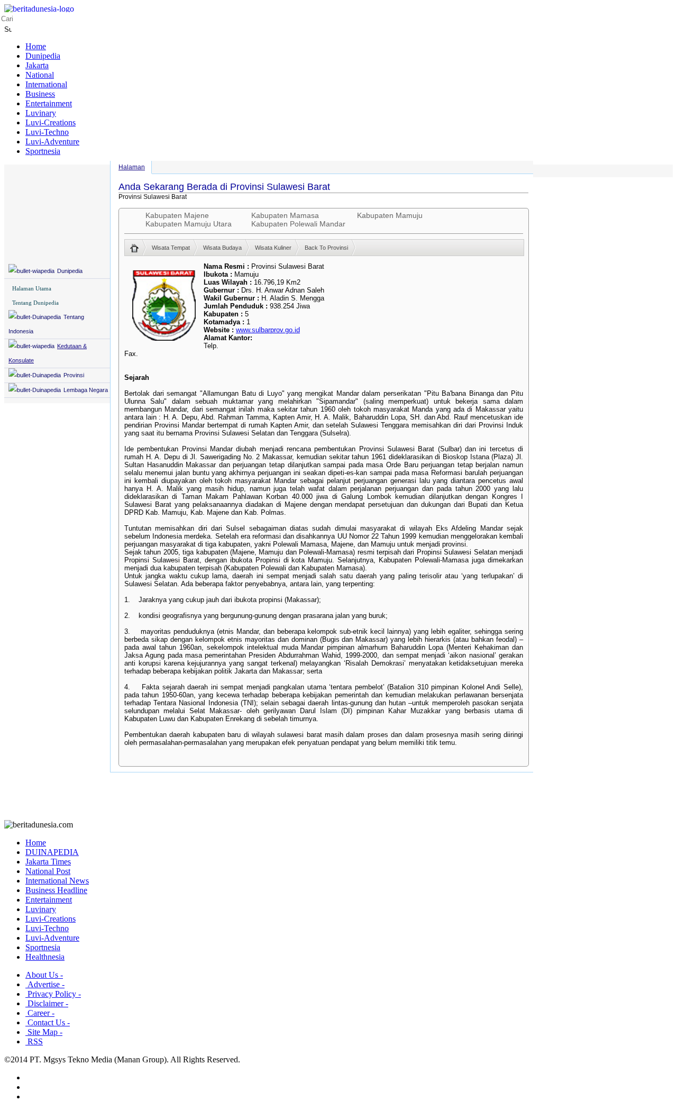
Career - (39, 1012)
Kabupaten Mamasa (285, 215)
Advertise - (45, 984)
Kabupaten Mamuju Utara (188, 224)
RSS (34, 1041)
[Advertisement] (338, 796)
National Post (47, 871)
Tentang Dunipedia (35, 302)
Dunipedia (42, 55)
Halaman (131, 167)
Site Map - (43, 1031)
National (39, 74)
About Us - (44, 974)
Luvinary (40, 112)
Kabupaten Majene (177, 215)
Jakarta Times (48, 861)
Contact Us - (47, 1022)
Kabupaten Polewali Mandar (298, 224)
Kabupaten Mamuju (390, 215)
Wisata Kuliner (273, 247)
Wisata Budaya (222, 247)
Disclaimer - (46, 1003)
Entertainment (48, 103)
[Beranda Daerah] (138, 248)
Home (35, 46)
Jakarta (37, 65)
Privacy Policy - (53, 993)
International (46, 84)
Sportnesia (42, 151)
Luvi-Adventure (52, 141)
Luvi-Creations (50, 122)
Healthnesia (45, 956)
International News (57, 880)
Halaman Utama (31, 288)
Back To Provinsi (326, 247)
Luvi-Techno (47, 132)
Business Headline (56, 890)
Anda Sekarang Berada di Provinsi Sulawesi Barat (224, 186)
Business (40, 93)
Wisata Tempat (171, 247)
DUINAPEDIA (52, 852)
